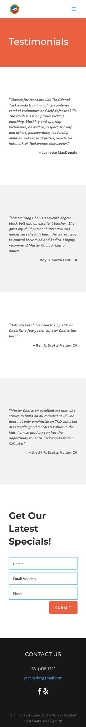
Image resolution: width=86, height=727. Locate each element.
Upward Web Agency (45, 720)
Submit (63, 607)
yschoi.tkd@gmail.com (43, 678)
